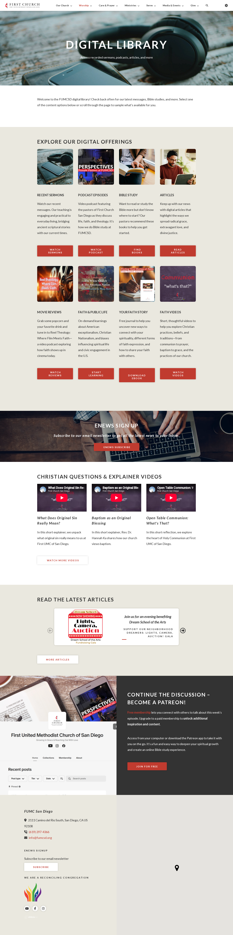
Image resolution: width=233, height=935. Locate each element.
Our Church (62, 5)
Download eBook (137, 377)
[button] (177, 868)
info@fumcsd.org (40, 838)
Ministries (130, 5)
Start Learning (96, 374)
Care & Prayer (107, 5)
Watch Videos (178, 374)
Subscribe (41, 867)
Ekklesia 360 (31, 917)
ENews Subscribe (116, 447)
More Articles (57, 659)
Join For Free (147, 766)
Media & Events (171, 5)
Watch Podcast (96, 251)
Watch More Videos (62, 560)
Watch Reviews (55, 374)
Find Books (137, 251)
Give (193, 5)
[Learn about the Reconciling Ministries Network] (32, 891)
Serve (149, 5)
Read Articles (178, 251)
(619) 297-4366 (39, 832)
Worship (84, 5)
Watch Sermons (55, 251)
